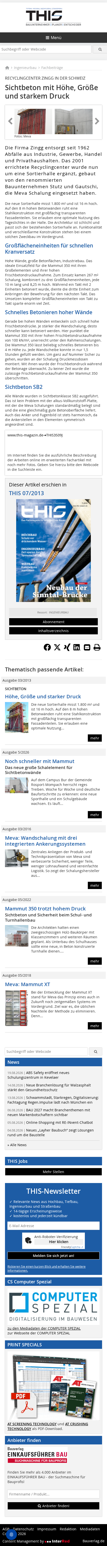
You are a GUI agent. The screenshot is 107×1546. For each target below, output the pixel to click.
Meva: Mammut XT (27, 984)
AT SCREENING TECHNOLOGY (31, 1424)
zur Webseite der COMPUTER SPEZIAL (38, 1333)
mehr (94, 738)
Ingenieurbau (25, 67)
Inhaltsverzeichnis (53, 630)
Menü (56, 37)
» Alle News (17, 1144)
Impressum (46, 1529)
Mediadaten (90, 1529)
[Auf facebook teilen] (47, 649)
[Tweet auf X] (57, 649)
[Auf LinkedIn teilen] (77, 649)
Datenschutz (23, 1529)
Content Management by (23, 1541)
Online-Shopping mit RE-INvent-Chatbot (50, 1122)
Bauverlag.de (94, 1541)
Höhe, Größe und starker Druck (43, 696)
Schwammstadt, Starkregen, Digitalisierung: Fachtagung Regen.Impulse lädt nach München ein (53, 1100)
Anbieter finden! (55, 1505)
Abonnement (53, 621)
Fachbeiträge (52, 67)
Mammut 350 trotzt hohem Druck (45, 908)
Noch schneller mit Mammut (39, 761)
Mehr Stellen (53, 1171)
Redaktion (68, 1529)
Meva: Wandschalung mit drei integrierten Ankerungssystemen (45, 840)
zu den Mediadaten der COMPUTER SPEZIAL (44, 1328)
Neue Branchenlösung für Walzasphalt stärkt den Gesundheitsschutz (49, 1087)
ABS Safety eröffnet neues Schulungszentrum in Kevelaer (38, 1075)
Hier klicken (58, 1241)
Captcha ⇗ (72, 1247)
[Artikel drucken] (97, 647)
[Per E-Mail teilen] (87, 647)
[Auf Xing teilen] (67, 649)
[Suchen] (100, 49)
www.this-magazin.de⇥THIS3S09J (35, 435)
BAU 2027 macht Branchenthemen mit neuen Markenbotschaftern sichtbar (48, 1112)
